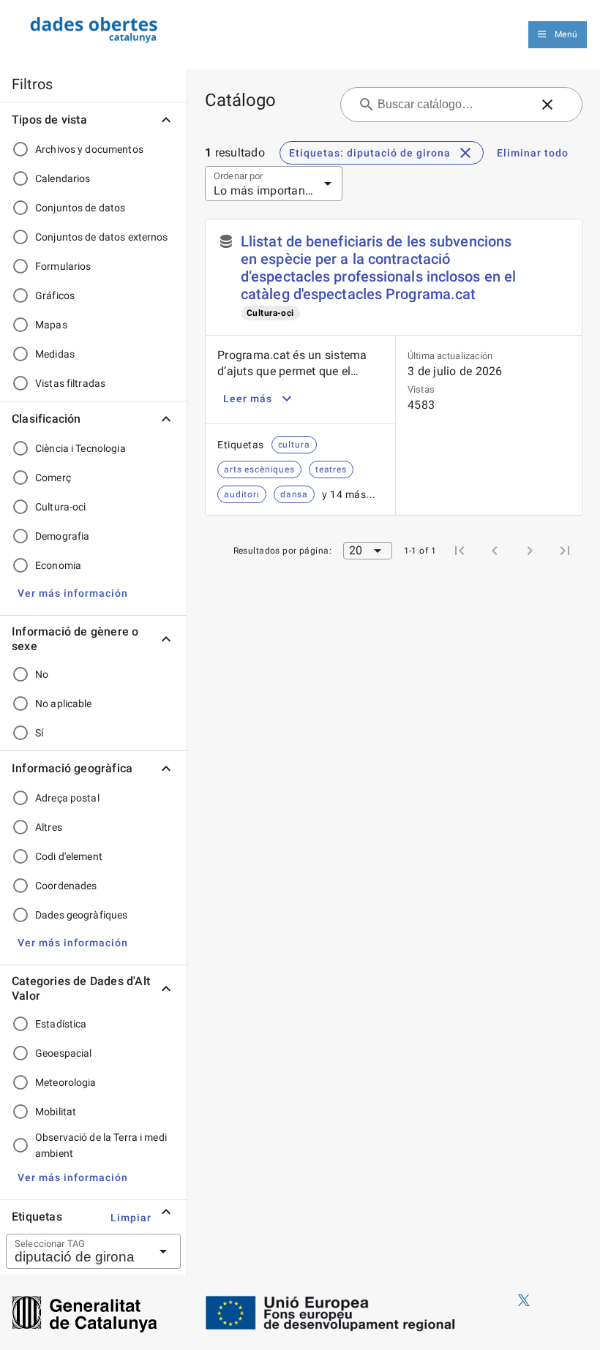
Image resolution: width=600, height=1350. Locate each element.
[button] (73, 593)
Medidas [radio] (55, 354)
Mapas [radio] (51, 325)
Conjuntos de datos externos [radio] (101, 237)
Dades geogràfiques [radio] (81, 915)
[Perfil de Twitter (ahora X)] (524, 1301)
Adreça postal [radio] (67, 798)
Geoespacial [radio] (63, 1053)
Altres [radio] (48, 827)
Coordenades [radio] (66, 885)
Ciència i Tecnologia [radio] (80, 448)
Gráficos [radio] (55, 295)
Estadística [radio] (60, 1024)
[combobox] (75, 1251)
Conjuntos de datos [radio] (80, 208)
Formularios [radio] (63, 266)
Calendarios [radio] (62, 178)
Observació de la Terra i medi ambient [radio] (101, 1145)
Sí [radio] (39, 733)
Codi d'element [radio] (68, 856)
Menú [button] (566, 34)
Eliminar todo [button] (533, 153)
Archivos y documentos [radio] (89, 149)
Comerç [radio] (53, 477)
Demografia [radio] (62, 536)
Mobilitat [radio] (55, 1111)
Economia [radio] (58, 565)
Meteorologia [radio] (66, 1082)
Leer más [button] (247, 398)
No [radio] (41, 674)
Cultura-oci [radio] (60, 507)
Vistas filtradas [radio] (70, 383)
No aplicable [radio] (63, 703)
